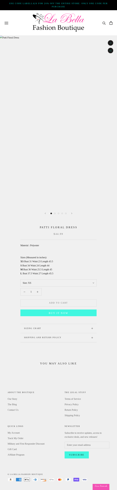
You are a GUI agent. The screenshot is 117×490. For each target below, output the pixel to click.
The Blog (12, 404)
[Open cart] (111, 23)
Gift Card (12, 449)
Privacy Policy (72, 404)
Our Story (12, 399)
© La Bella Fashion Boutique (25, 474)
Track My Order (15, 438)
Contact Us (13, 410)
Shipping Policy (72, 415)
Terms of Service (73, 399)
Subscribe (76, 455)
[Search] (104, 23)
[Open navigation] (6, 23)
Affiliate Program (16, 454)
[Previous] (45, 213)
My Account (14, 432)
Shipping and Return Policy (42, 337)
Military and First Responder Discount (26, 443)
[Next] (71, 213)
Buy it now (58, 313)
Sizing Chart (32, 328)
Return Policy (71, 410)
